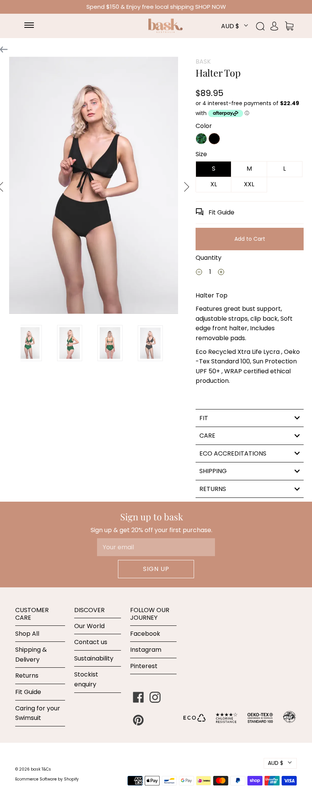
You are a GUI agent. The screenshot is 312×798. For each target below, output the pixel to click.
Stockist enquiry (86, 679)
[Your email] (156, 547)
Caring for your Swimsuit (37, 713)
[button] (186, 187)
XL (213, 184)
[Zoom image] (93, 187)
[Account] (274, 26)
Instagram (145, 649)
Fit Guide (220, 212)
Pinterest (144, 666)
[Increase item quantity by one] (221, 273)
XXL (249, 184)
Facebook (145, 633)
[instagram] (155, 697)
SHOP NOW (210, 7)
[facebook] (138, 697)
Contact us (90, 642)
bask (36, 769)
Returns (26, 675)
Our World (89, 626)
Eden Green (201, 138)
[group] (29, 343)
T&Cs (46, 769)
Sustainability (93, 658)
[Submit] (264, 26)
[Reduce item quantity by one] (199, 273)
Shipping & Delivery (31, 654)
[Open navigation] (32, 25)
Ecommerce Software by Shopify (47, 779)
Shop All (27, 633)
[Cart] (289, 26)
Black (214, 138)
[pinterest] (138, 720)
